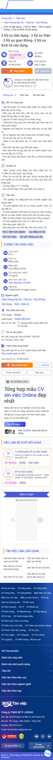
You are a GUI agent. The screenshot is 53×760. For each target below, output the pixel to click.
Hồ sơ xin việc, (8, 588)
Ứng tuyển (19, 71)
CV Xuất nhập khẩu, (23, 616)
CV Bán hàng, (8, 611)
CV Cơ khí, (6, 616)
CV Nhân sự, (32, 607)
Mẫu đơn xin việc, (42, 593)
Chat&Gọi (45, 71)
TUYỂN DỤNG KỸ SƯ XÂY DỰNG (31, 451)
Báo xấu (39, 372)
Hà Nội (17, 314)
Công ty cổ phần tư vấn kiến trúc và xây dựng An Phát (31, 81)
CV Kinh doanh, (9, 607)
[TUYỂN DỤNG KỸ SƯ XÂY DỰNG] (8, 455)
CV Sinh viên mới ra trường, (15, 621)
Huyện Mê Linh (22, 318)
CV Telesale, (23, 635)
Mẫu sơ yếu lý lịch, (29, 597)
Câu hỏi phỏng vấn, (10, 602)
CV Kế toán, (28, 602)
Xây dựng (7, 304)
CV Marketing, (24, 611)
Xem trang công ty (23, 86)
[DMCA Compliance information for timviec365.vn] (21, 736)
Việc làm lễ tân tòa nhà (38, 567)
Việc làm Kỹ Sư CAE (13, 576)
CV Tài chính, (38, 635)
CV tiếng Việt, (40, 588)
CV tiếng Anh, (24, 588)
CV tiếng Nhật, (24, 593)
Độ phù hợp (39, 95)
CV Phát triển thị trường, (13, 630)
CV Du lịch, (33, 630)
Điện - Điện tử (22, 304)
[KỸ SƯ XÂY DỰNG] (8, 475)
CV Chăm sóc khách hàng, (38, 625)
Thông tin (8, 95)
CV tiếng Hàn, (8, 593)
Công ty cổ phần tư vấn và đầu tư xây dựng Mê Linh (32, 456)
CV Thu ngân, (8, 635)
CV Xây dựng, (40, 611)
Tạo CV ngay (13, 424)
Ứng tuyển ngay (9, 353)
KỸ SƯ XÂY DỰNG (24, 471)
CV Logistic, (7, 639)
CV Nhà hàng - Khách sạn (28, 639)
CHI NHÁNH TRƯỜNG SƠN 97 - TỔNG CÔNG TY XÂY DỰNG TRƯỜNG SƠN (32, 476)
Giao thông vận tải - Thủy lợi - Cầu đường (23, 299)
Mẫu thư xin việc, (9, 597)
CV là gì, (45, 597)
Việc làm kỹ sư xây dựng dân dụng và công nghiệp (36, 577)
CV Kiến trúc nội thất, (12, 625)
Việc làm (24, 95)
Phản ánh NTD (13, 372)
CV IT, (21, 607)
